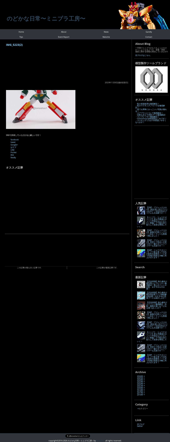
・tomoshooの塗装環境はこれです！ (151, 118)
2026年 (140, 376)
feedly (13, 157)
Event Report (63, 37)
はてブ (13, 147)
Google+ (14, 144)
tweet (13, 142)
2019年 (140, 389)
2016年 (140, 394)
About (63, 32)
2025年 (140, 378)
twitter (140, 426)
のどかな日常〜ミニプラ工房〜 (46, 18)
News (106, 32)
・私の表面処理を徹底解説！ (147, 103)
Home (21, 32)
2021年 (140, 385)
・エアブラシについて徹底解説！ (149, 113)
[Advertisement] (67, 65)
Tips (21, 37)
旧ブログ (140, 424)
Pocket (14, 152)
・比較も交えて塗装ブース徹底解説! (150, 115)
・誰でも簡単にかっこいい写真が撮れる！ (151, 110)
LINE (12, 150)
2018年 (140, 391)
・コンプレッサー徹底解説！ (147, 116)
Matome (106, 37)
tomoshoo (100, 440)
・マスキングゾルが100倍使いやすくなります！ (150, 121)
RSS (12, 155)
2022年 (140, 383)
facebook (15, 139)
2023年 (140, 381)
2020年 (140, 387)
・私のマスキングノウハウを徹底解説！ (150, 106)
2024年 (140, 380)
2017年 (140, 393)
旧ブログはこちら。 (143, 55)
